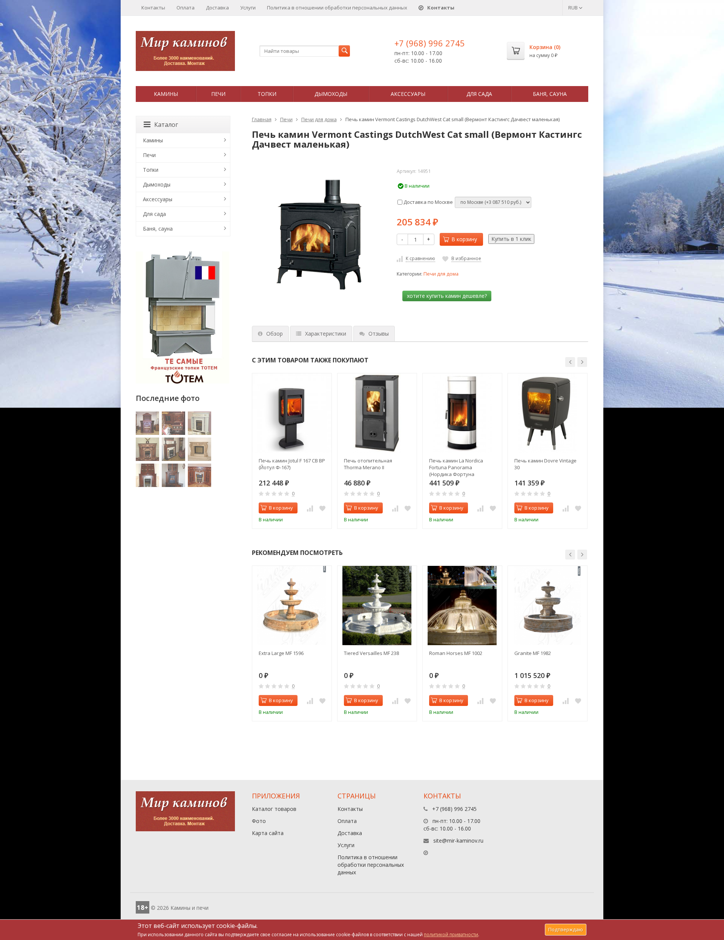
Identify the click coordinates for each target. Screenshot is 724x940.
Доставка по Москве (427, 202)
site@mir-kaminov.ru (458, 840)
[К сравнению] (309, 508)
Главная (262, 119)
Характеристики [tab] (325, 333)
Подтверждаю (565, 929)
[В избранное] (322, 508)
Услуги (248, 7)
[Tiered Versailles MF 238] (377, 605)
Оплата (185, 7)
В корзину (464, 239)
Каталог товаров (274, 808)
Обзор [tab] (274, 333)
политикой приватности (451, 934)
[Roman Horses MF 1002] (462, 605)
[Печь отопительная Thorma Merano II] (377, 413)
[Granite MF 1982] (547, 605)
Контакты (153, 7)
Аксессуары (408, 93)
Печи (218, 93)
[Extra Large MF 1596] (291, 605)
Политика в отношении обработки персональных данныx (337, 7)
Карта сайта (268, 833)
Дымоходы (330, 93)
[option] (291, 451)
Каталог (166, 124)
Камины (166, 93)
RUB (573, 7)
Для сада (479, 93)
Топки (267, 93)
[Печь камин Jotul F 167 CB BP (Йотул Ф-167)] (291, 413)
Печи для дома (319, 119)
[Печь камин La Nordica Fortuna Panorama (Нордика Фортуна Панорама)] (462, 413)
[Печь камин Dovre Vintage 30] (547, 413)
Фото (259, 820)
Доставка (217, 7)
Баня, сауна (550, 93)
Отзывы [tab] (378, 333)
